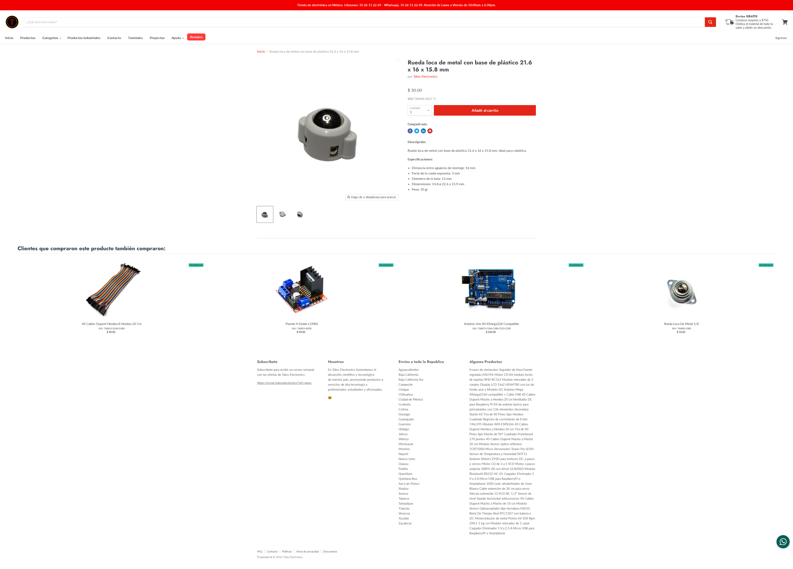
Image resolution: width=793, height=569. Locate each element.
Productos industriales (84, 38)
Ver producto (111, 294)
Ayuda (177, 38)
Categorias (50, 38)
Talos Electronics (425, 76)
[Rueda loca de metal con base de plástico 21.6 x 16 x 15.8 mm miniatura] (265, 214)
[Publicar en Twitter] (416, 130)
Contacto (114, 38)
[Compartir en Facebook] (410, 130)
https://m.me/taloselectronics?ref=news (284, 383)
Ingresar (781, 38)
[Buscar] (710, 22)
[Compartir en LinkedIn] (423, 130)
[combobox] (364, 22)
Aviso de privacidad (307, 551)
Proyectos (157, 38)
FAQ (259, 551)
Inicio (9, 38)
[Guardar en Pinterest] (429, 130)
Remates (196, 37)
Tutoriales (135, 38)
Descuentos (330, 551)
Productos (27, 38)
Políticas (287, 551)
